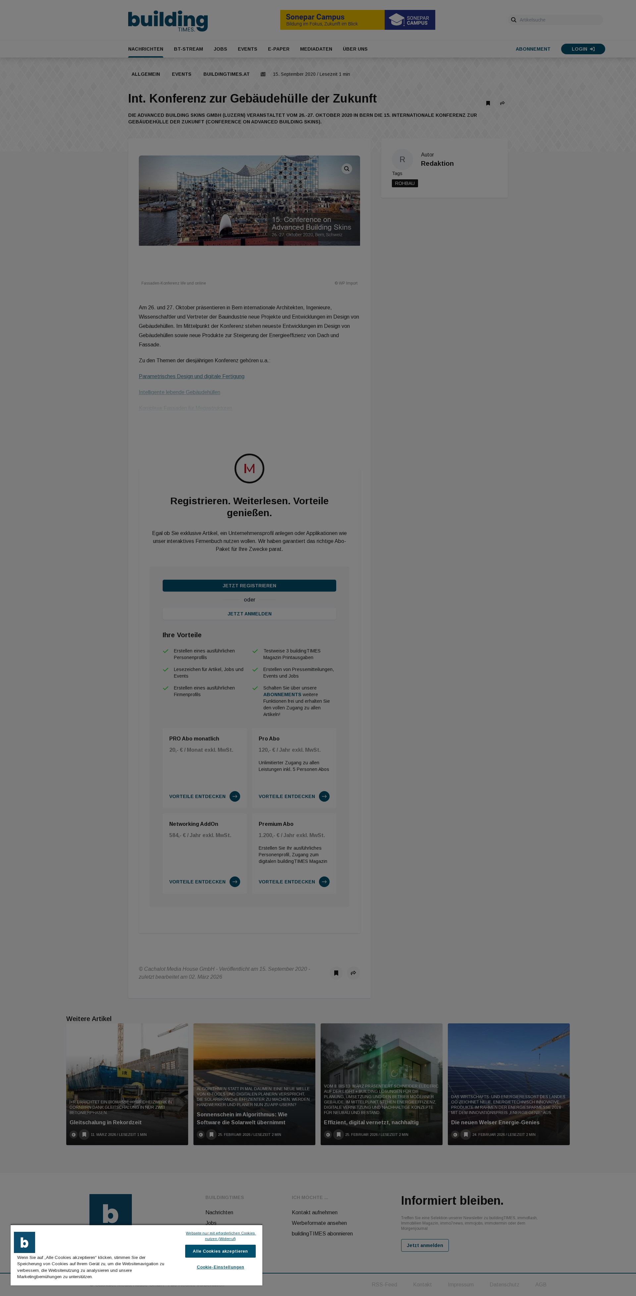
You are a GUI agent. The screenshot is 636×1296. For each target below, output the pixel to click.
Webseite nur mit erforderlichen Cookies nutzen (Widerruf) (221, 1236)
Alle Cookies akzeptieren (220, 1251)
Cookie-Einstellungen (220, 1267)
